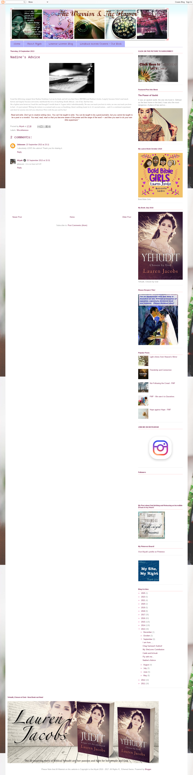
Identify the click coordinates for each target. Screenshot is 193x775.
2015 (143, 622)
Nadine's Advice (149, 660)
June (145, 672)
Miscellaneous (23, 130)
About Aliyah (34, 43)
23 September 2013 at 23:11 (37, 145)
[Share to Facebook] (46, 126)
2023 (143, 597)
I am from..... (148, 642)
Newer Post (17, 217)
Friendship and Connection (161, 370)
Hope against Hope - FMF (160, 410)
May (145, 675)
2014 (143, 625)
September (148, 639)
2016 (143, 618)
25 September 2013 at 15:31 (38, 160)
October (146, 636)
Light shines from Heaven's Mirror (163, 357)
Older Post (126, 217)
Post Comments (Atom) (77, 225)
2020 (143, 604)
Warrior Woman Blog (61, 43)
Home (17, 43)
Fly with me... (148, 657)
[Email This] (38, 126)
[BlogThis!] (41, 126)
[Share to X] (44, 126)
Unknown (21, 145)
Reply (19, 152)
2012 (143, 680)
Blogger (148, 769)
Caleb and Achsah (150, 653)
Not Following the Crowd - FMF (162, 383)
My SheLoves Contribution (153, 649)
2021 (143, 600)
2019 (143, 607)
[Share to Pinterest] (49, 126)
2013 (143, 629)
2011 (143, 683)
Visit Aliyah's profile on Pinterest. (151, 552)
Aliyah (20, 160)
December (147, 632)
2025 (143, 593)
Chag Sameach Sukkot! (152, 646)
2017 (143, 615)
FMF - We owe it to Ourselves (162, 396)
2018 (143, 611)
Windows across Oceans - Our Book (101, 43)
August (146, 665)
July (145, 668)
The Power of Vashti (148, 95)
